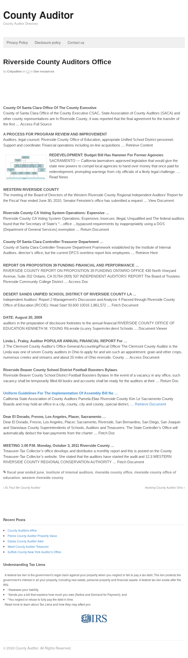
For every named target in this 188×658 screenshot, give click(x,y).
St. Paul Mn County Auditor (22, 487)
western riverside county (42, 477)
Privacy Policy (17, 42)
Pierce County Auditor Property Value (32, 536)
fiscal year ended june (25, 472)
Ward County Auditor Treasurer (28, 546)
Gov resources (44, 71)
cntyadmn (14, 71)
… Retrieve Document (148, 404)
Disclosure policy (48, 42)
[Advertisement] (94, 90)
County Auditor (38, 15)
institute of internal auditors (69, 472)
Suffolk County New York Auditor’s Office (34, 552)
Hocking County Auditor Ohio (164, 487)
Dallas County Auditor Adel (26, 541)
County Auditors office (22, 530)
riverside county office (113, 472)
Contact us (76, 42)
